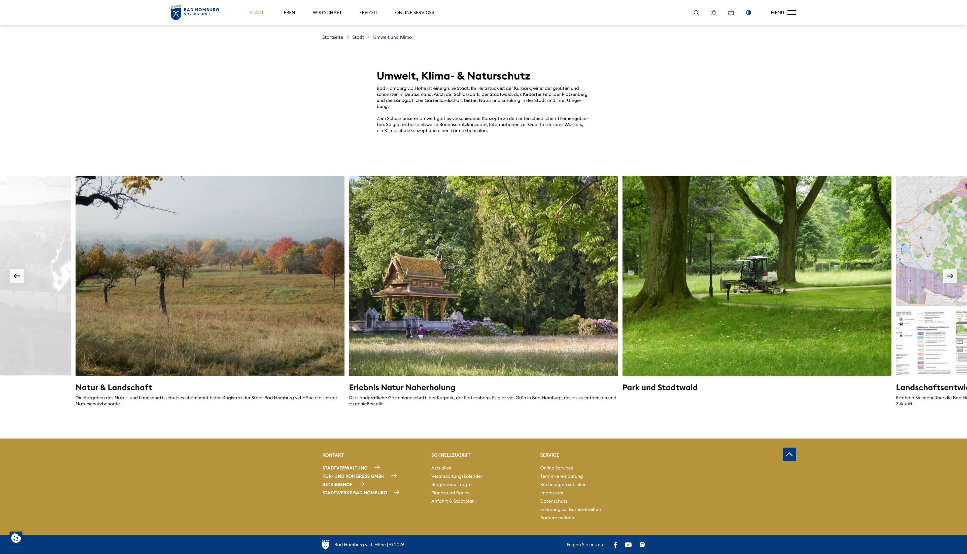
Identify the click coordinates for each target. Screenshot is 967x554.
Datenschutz (553, 501)
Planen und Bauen (450, 493)
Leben (288, 12)
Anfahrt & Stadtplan (453, 501)
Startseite (332, 37)
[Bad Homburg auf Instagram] (642, 544)
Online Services (414, 12)
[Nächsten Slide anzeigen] (950, 276)
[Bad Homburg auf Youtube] (628, 544)
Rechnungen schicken (563, 484)
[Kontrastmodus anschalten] (748, 12)
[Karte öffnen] (713, 12)
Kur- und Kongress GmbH (353, 476)
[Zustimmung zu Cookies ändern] (16, 538)
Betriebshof (337, 484)
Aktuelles (441, 468)
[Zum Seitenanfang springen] (789, 454)
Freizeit (368, 12)
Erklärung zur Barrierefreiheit (570, 509)
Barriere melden (557, 518)
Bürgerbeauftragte (451, 484)
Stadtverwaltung (345, 468)
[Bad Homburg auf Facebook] (615, 544)
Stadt (257, 12)
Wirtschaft (327, 12)
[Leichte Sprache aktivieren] (731, 12)
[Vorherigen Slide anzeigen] (17, 276)
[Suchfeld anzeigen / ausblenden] (696, 12)
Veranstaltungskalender (456, 476)
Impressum (551, 493)
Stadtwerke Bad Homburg (354, 493)
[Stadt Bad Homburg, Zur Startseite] (195, 13)
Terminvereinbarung (561, 476)
